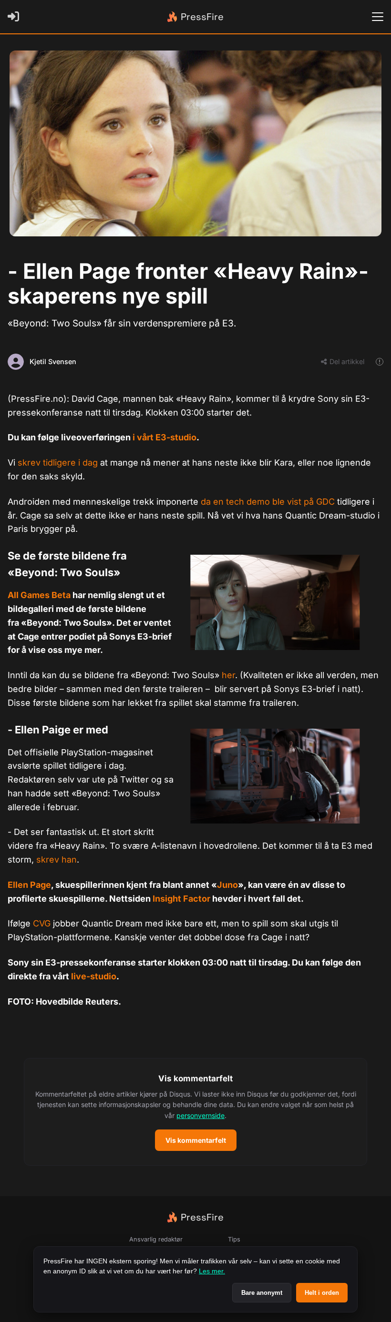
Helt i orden (322, 1292)
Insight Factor (181, 899)
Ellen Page (29, 885)
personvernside (200, 1115)
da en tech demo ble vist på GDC (268, 502)
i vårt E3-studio (164, 437)
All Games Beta (39, 595)
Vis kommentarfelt (195, 1140)
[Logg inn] (15, 16)
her (228, 675)
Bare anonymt (261, 1292)
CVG (42, 923)
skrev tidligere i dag (58, 463)
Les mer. (212, 1271)
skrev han (56, 859)
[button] (195, 1112)
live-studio (93, 976)
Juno (227, 885)
